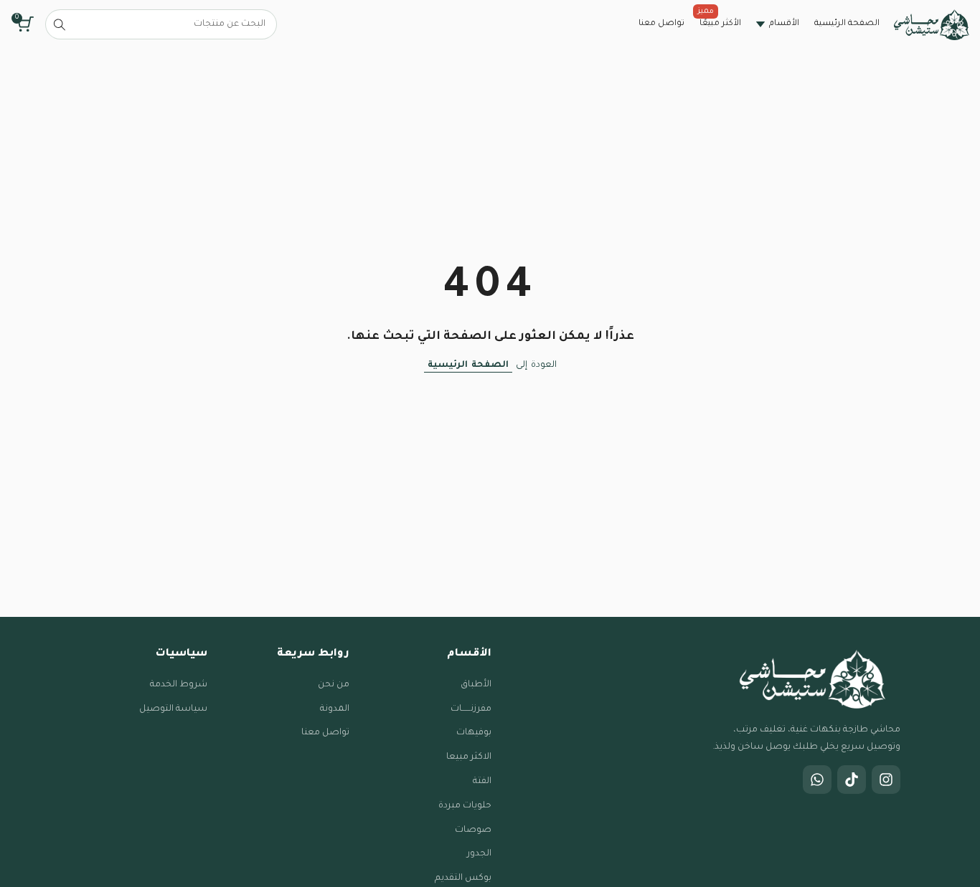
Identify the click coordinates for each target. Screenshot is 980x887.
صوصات (473, 830)
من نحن (333, 685)
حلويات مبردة (464, 806)
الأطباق (476, 685)
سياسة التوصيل (173, 709)
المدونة (334, 709)
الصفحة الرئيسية (468, 365)
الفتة (482, 782)
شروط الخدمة (178, 685)
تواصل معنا (325, 733)
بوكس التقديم (463, 878)
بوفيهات (473, 733)
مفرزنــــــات (471, 709)
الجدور (479, 854)
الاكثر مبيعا (468, 757)
